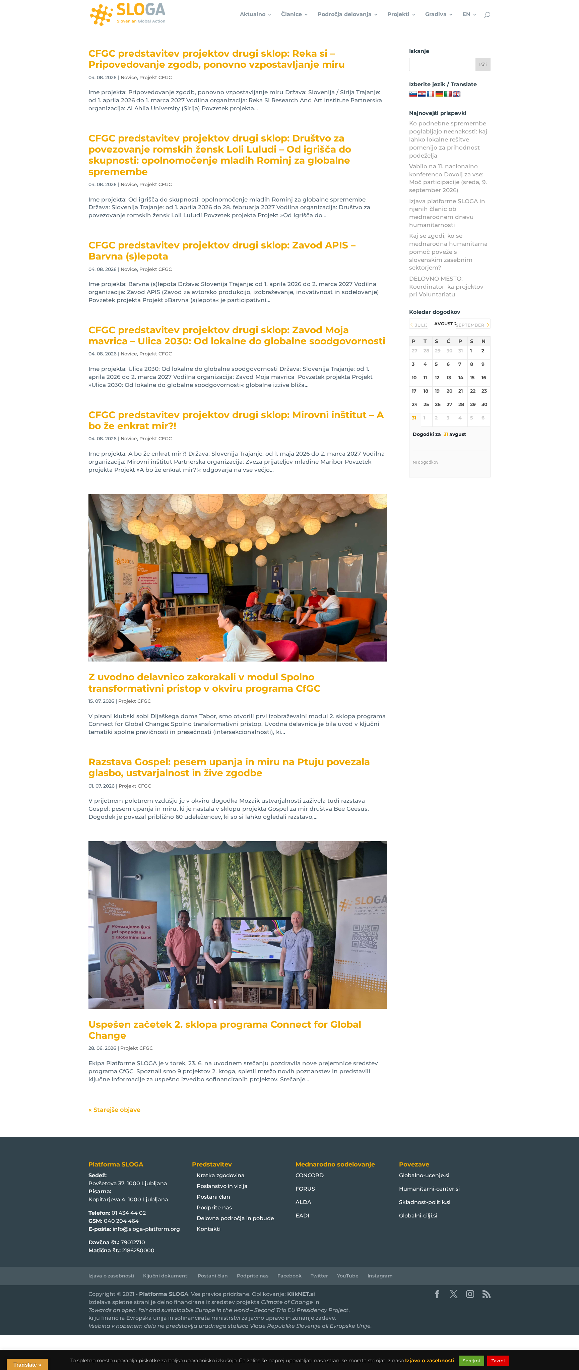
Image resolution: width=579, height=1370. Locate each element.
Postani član (213, 1197)
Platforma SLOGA (163, 1294)
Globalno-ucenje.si (424, 1175)
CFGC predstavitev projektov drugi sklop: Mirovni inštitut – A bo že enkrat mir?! (236, 420)
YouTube (348, 1276)
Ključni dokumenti (166, 1276)
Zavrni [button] (498, 1360)
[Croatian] (422, 94)
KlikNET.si (301, 1294)
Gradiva (436, 14)
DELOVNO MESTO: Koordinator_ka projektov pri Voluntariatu (446, 286)
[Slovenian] (413, 94)
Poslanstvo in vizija (222, 1186)
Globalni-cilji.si (418, 1215)
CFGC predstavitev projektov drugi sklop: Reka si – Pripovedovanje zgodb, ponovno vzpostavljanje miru (216, 59)
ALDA (303, 1202)
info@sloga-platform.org (146, 1229)
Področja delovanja (345, 14)
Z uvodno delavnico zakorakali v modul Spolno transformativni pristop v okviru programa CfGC (204, 682)
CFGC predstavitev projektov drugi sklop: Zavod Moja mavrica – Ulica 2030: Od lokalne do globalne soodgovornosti (236, 335)
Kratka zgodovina (221, 1175)
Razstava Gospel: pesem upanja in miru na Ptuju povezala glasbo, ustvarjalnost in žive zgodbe (229, 767)
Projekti (398, 14)
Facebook (289, 1276)
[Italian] (448, 94)
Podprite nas (214, 1207)
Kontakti (208, 1229)
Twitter (319, 1276)
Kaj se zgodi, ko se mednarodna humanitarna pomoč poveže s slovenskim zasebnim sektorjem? (448, 251)
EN (466, 14)
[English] (457, 94)
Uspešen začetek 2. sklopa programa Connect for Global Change (224, 1030)
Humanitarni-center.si (429, 1189)
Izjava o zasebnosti (111, 1276)
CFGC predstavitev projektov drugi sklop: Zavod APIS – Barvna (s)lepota (222, 250)
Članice (291, 14)
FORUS (305, 1189)
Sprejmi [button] (471, 1360)
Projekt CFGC (155, 77)
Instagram (380, 1276)
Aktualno (252, 14)
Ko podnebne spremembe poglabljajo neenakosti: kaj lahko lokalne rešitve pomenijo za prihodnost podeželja (448, 139)
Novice (129, 77)
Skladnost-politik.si (424, 1202)
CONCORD (310, 1175)
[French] (431, 94)
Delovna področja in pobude (235, 1218)
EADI (302, 1215)
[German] (439, 94)
